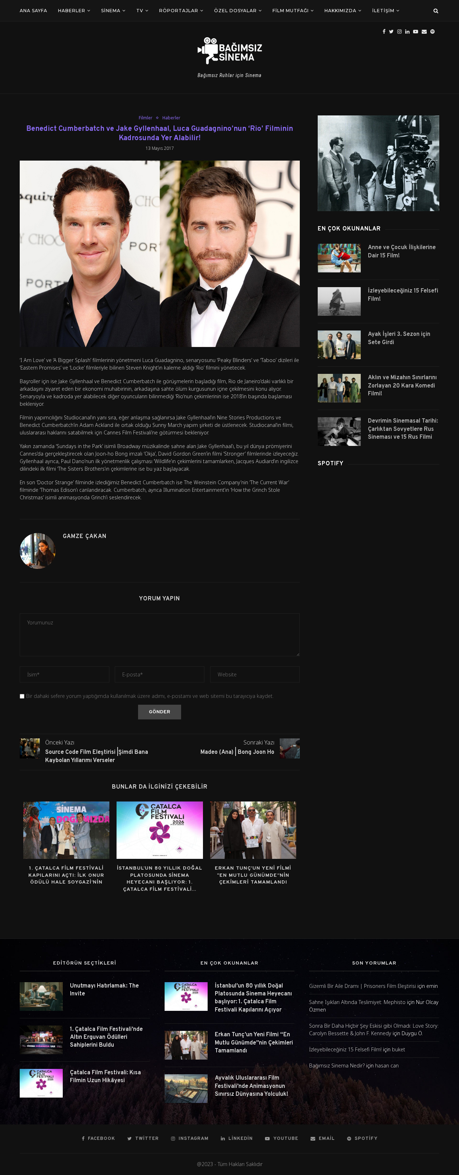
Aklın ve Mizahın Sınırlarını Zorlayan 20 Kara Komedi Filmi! (402, 386)
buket (398, 1049)
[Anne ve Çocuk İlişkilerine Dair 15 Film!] (339, 258)
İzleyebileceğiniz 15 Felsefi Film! (403, 295)
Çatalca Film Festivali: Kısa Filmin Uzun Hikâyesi (105, 1076)
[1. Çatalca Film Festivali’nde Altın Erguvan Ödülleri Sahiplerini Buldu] (41, 1040)
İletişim (383, 10)
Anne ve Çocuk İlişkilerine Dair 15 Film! (402, 251)
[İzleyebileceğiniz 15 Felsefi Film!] (339, 301)
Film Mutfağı (291, 10)
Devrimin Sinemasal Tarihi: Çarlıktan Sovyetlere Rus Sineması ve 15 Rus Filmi (403, 429)
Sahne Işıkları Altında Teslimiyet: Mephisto (357, 1002)
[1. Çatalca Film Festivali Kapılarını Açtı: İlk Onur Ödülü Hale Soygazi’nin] (66, 830)
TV (139, 10)
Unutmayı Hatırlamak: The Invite (104, 990)
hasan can (387, 1065)
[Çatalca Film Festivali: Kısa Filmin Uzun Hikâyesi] (41, 1083)
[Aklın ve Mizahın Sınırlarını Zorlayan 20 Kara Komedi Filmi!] (339, 388)
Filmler (145, 117)
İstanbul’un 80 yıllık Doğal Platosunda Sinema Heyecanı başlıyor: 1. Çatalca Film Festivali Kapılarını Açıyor (253, 998)
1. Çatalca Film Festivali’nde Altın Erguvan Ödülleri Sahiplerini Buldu (106, 1037)
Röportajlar (178, 10)
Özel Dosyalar (235, 10)
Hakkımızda (340, 10)
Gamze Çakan (85, 536)
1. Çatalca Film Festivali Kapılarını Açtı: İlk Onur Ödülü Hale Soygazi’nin (66, 875)
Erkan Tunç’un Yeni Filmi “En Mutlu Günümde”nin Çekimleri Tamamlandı (253, 875)
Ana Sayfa (33, 10)
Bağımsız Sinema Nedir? (337, 1065)
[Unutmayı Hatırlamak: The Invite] (41, 996)
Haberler (71, 10)
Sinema (110, 10)
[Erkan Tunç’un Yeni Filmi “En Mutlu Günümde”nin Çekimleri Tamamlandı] (253, 830)
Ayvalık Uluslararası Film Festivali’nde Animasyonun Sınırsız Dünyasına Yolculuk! (251, 1086)
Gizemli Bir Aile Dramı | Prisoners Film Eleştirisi (362, 986)
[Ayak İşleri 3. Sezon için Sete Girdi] (339, 344)
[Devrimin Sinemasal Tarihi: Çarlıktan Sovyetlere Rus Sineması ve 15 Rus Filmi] (339, 431)
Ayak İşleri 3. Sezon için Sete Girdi (399, 338)
